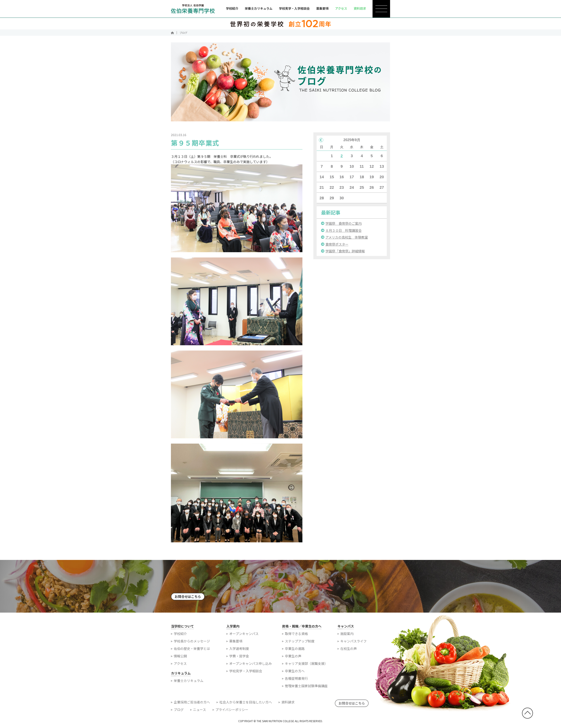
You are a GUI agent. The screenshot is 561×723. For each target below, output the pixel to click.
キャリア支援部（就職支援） (306, 663)
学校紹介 (232, 8)
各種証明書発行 (296, 678)
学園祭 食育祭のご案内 (343, 223)
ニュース (199, 709)
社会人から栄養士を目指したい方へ (245, 702)
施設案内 (346, 633)
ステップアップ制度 (299, 641)
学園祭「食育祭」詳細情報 (345, 251)
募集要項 (322, 8)
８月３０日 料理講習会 (343, 230)
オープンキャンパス (244, 633)
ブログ (179, 709)
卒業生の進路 (295, 648)
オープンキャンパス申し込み (250, 663)
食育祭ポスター (336, 244)
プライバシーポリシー (231, 709)
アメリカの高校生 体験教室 (346, 237)
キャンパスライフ (353, 641)
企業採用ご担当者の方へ (192, 702)
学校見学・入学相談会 (294, 8)
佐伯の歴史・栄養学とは (192, 648)
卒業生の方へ (295, 671)
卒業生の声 (293, 656)
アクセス (180, 663)
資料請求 (288, 702)
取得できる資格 (296, 633)
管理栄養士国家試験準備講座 (306, 685)
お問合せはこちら (188, 596)
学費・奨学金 (239, 656)
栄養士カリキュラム (258, 8)
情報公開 (180, 656)
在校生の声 (348, 648)
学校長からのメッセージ (192, 641)
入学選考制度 (239, 648)
